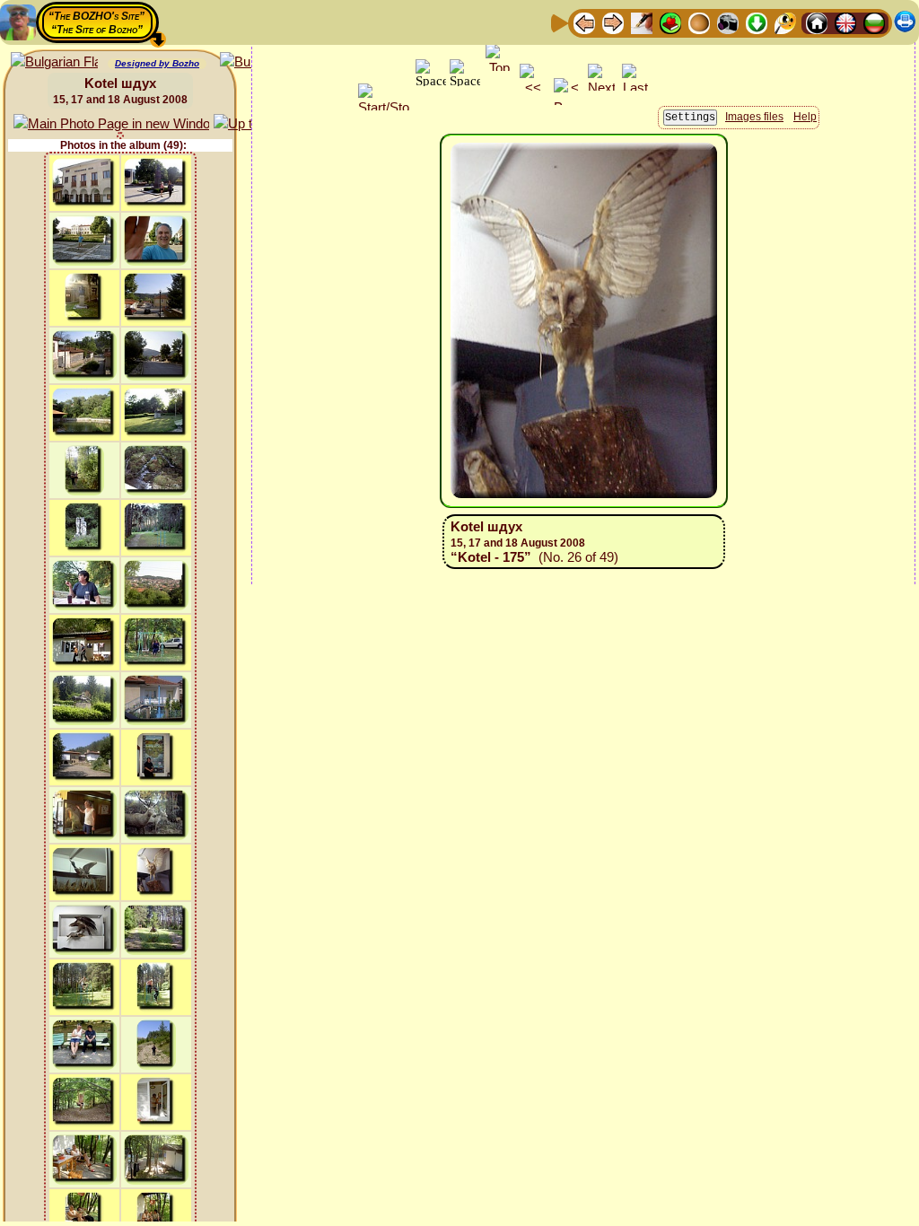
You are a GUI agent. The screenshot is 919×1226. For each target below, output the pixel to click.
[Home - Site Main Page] (816, 22)
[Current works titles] (699, 22)
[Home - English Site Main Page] (845, 22)
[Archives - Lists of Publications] (641, 22)
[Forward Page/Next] (613, 22)
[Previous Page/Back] (584, 22)
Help (805, 116)
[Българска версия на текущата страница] (54, 62)
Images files (754, 116)
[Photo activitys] (728, 22)
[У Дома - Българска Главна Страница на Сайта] (874, 22)
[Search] (785, 22)
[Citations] (670, 22)
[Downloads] (756, 22)
